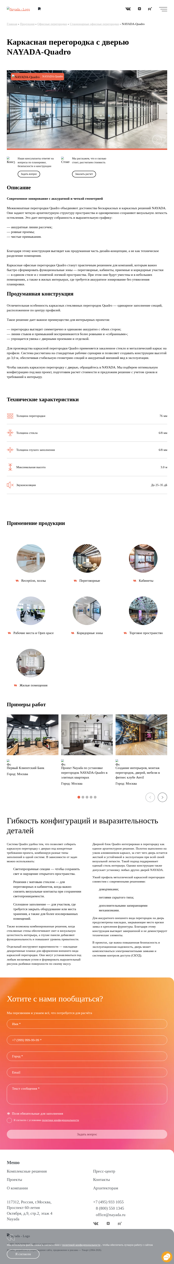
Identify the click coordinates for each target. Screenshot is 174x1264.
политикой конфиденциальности (81, 1244)
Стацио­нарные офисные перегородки (94, 24)
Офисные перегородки (52, 24)
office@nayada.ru (110, 1215)
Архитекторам (105, 1188)
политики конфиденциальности (60, 1120)
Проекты (14, 1179)
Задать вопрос (29, 173)
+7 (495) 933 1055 (108, 1202)
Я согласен (23, 1254)
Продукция (27, 24)
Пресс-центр (104, 1171)
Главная (12, 24)
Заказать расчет (84, 173)
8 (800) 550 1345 (110, 1208)
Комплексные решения (27, 1171)
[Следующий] (157, 139)
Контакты (101, 1179)
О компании (17, 1188)
